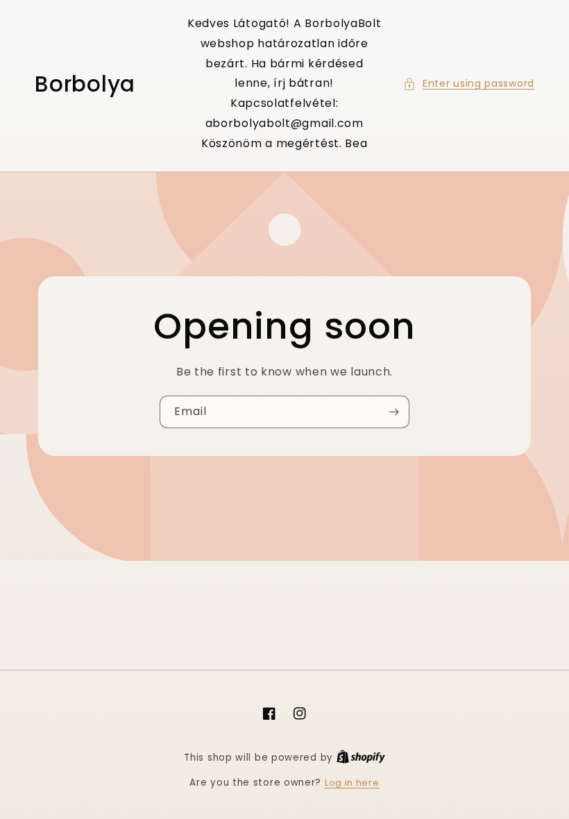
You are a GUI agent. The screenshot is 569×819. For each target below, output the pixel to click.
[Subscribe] (393, 412)
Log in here (352, 782)
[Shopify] (361, 757)
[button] (468, 83)
